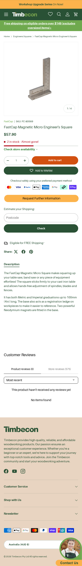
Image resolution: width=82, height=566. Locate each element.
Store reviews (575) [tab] (59, 369)
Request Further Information (41, 198)
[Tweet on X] (16, 252)
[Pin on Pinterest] (31, 252)
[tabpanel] (41, 291)
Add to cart (55, 160)
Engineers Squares (22, 36)
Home (7, 36)
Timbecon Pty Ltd (20, 556)
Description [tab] (11, 264)
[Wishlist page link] (50, 14)
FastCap (8, 121)
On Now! (41, 4)
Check (41, 228)
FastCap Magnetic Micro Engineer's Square (56, 36)
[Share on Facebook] (23, 252)
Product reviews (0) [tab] (22, 369)
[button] (76, 14)
